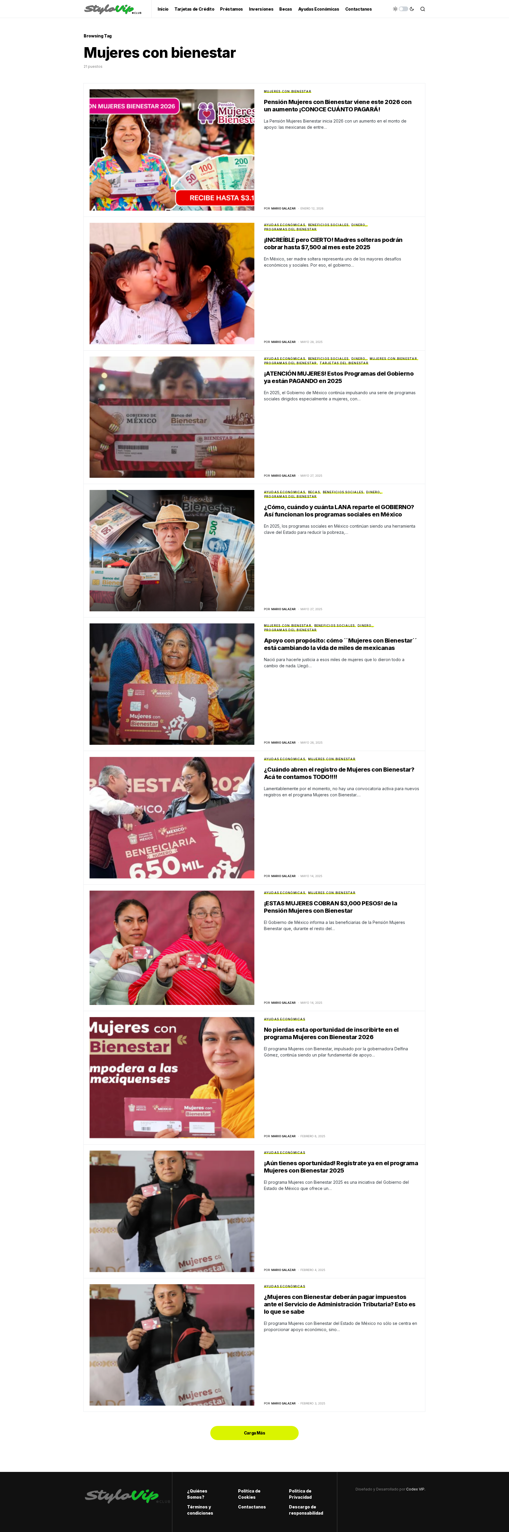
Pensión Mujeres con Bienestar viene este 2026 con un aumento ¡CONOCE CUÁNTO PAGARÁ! (338, 105)
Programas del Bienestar (290, 229)
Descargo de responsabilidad (305, 1510)
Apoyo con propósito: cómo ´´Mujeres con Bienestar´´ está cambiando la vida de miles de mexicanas (340, 644)
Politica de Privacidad (300, 1494)
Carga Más (254, 1432)
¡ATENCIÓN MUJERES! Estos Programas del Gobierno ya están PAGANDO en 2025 (339, 377)
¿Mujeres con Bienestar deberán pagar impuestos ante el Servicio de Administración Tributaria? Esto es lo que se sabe (340, 1304)
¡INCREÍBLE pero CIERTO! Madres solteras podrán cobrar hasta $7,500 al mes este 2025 (333, 243)
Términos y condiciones (200, 1510)
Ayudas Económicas (284, 225)
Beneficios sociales (328, 225)
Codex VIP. (415, 1489)
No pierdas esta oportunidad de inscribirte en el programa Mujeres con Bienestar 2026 (331, 1033)
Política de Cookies (249, 1494)
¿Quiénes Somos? (197, 1494)
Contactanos (252, 1506)
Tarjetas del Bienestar (344, 363)
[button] (403, 9)
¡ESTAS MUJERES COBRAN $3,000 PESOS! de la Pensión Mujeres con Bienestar (330, 907)
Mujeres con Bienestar (287, 91)
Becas (314, 492)
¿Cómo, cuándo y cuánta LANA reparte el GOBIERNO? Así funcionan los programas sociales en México (339, 510)
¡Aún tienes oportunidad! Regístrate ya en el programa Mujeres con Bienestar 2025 (341, 1167)
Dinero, (359, 225)
